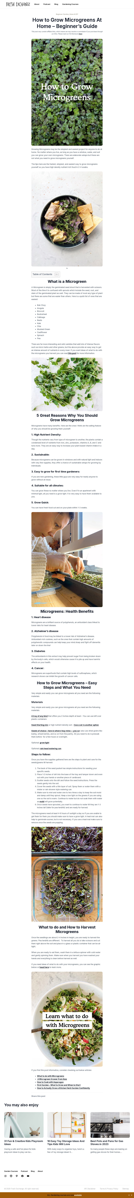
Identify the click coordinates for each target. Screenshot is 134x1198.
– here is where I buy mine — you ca (55, 731)
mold (42, 801)
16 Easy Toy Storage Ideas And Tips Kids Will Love (65, 1143)
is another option (86, 725)
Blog (56, 4)
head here (44, 967)
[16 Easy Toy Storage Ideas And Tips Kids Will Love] (67, 1136)
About (36, 4)
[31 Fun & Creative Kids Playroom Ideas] (24, 1136)
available (78, 1195)
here (80, 34)
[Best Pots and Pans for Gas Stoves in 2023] (110, 1136)
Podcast (46, 4)
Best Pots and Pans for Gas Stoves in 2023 (106, 1143)
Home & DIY (74, 14)
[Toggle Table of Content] (55, 274)
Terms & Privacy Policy (109, 1189)
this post (72, 353)
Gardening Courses (70, 4)
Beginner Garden (62, 14)
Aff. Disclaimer (90, 1189)
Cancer (38, 668)
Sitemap (125, 1189)
